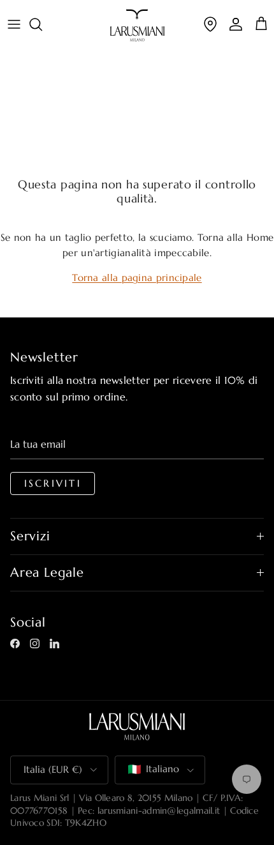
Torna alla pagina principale (136, 277)
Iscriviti (53, 483)
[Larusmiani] (137, 25)
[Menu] (14, 24)
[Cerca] (42, 24)
